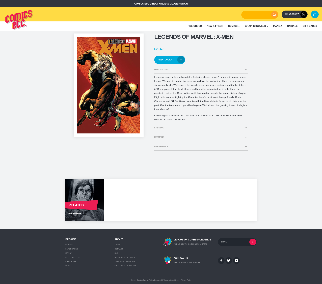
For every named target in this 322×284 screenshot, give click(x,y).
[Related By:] (84, 213)
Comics (69, 245)
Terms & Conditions (125, 261)
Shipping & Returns (125, 257)
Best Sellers (72, 257)
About (118, 245)
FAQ (116, 253)
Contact (119, 249)
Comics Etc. (141, 280)
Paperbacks (71, 249)
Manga (68, 253)
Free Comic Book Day (125, 266)
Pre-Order (70, 261)
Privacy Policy (186, 280)
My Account (292, 14)
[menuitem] (194, 26)
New (67, 266)
